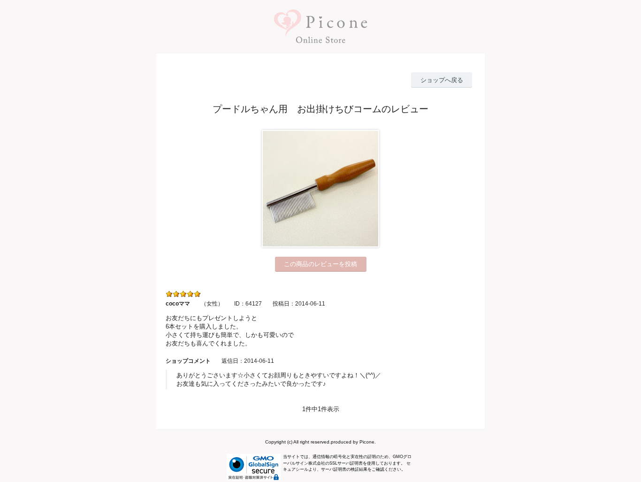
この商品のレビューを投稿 (320, 264)
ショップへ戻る (441, 80)
